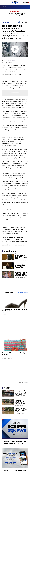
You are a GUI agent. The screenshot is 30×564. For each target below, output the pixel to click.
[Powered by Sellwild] (26, 382)
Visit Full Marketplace (23, 292)
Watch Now (25, 2)
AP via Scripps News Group (11, 60)
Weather (5, 22)
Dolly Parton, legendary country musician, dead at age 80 (15, 14)
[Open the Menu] (2, 2)
